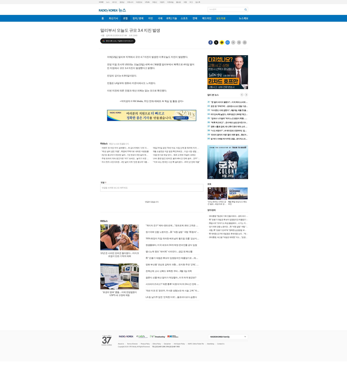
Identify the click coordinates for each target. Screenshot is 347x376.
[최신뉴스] (113, 18)
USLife (147, 2)
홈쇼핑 (178, 2)
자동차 (162, 2)
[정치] (138, 18)
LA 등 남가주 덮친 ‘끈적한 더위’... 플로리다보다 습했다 (171, 297)
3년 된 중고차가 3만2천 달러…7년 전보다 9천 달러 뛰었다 (126, 155)
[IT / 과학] (171, 18)
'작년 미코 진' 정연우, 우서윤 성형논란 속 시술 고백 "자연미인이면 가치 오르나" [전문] (172, 290)
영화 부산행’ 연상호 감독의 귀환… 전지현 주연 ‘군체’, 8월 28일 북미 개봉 (172, 264)
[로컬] (125, 18)
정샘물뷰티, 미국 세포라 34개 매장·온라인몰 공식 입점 (171, 245)
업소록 (197, 2)
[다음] (246, 95)
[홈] (102, 18)
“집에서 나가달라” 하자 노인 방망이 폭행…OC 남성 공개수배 (235, 118)
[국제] (160, 18)
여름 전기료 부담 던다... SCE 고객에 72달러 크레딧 (174, 155)
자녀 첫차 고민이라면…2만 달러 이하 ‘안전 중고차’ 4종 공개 (126, 162)
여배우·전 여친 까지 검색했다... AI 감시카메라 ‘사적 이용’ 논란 (127, 148)
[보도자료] (221, 18)
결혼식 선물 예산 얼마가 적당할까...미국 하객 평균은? (171, 277)
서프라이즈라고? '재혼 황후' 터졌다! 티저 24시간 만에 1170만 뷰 (172, 284)
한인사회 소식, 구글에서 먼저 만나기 (119, 41)
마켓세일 (170, 2)
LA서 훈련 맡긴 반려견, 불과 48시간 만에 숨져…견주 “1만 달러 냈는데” (182, 158)
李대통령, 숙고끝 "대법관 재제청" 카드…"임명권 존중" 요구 (232, 237)
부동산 (154, 2)
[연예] (195, 18)
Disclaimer (167, 344)
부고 (191, 2)
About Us (121, 344)
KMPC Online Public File (196, 344)
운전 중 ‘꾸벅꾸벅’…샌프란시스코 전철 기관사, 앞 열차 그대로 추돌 (237, 106)
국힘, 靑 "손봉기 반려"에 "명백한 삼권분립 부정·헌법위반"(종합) (234, 230)
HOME (101, 2)
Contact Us (220, 344)
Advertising (210, 344)
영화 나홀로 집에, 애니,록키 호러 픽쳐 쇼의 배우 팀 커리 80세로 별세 (238, 126)
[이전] (242, 95)
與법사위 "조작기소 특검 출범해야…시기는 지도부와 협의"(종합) (235, 223)
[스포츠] (184, 18)
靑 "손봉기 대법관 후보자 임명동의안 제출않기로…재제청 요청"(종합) (172, 258)
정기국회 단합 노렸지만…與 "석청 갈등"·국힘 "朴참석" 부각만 (172, 232)
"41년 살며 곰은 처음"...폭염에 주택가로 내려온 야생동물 (125, 151)
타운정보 (139, 2)
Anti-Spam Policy (179, 344)
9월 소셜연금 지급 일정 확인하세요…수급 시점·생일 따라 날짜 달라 (181, 151)
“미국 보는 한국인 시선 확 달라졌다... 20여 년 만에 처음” (176, 162)
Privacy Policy (145, 344)
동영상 (122, 2)
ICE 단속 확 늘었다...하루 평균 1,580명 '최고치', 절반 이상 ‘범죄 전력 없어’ (240, 114)
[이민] (150, 18)
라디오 (114, 2)
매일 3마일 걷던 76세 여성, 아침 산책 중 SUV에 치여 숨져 (177, 148)
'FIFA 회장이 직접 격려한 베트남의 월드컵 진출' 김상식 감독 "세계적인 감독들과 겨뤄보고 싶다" (172, 238)
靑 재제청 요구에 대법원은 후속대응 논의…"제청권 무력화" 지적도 (235, 234)
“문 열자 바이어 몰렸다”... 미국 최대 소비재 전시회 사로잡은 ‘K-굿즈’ (238, 102)
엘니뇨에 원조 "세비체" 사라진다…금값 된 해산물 (169, 251)
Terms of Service (132, 344)
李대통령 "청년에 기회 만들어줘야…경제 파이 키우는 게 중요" (233, 216)
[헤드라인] (207, 18)
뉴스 (107, 2)
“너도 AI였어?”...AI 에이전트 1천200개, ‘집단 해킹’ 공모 (233, 131)
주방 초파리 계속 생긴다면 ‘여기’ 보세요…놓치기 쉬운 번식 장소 (128, 158)
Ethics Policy (157, 344)
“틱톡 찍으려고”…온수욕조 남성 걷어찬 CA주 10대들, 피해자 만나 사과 (239, 122)
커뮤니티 (130, 2)
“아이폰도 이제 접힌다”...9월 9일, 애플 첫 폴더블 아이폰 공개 (235, 110)
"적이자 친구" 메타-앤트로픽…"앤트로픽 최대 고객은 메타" (172, 225)
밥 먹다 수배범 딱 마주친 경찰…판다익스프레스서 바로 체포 (235, 139)
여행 (185, 2)
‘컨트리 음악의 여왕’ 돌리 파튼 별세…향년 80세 (230, 135)
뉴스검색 (212, 9)
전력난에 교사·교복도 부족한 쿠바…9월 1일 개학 (169, 271)
